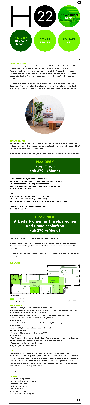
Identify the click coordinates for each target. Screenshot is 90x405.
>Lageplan (14, 371)
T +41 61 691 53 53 (18, 209)
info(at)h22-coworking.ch (22, 394)
